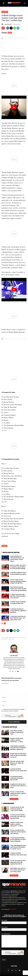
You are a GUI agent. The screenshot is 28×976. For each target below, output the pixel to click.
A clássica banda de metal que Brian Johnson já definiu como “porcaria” (18, 596)
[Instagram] (12, 671)
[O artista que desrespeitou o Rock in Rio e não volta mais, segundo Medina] (5, 816)
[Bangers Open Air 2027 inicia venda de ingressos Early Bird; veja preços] (5, 755)
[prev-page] (2, 623)
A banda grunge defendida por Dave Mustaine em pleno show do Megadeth (18, 839)
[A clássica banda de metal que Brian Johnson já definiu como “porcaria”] (5, 596)
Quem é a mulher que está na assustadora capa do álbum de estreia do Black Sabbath (18, 566)
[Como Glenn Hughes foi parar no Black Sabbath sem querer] (5, 574)
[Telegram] (18, 28)
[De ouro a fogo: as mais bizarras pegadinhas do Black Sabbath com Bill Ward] (5, 581)
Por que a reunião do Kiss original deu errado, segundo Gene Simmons (18, 793)
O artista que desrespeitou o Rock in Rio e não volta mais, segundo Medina (18, 816)
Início (2, 637)
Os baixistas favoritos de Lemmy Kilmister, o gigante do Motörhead (18, 610)
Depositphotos (12, 909)
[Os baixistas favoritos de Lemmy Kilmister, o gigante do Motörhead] (5, 610)
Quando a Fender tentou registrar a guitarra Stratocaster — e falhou (16, 740)
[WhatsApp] (14, 28)
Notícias (4, 12)
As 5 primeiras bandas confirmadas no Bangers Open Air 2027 (16, 778)
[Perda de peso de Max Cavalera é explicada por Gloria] (5, 732)
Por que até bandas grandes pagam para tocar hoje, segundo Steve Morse (17, 862)
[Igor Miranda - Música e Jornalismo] (14, 3)
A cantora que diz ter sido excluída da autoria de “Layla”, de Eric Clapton (17, 808)
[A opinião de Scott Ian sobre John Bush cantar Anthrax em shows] (5, 786)
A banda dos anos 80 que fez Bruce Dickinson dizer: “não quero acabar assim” (18, 618)
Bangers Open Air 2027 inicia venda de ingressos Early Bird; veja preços (18, 755)
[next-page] (5, 623)
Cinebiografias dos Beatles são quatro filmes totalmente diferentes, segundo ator (18, 747)
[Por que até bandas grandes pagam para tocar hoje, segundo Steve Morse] (5, 862)
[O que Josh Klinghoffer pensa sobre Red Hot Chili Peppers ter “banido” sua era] (5, 847)
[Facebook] (7, 28)
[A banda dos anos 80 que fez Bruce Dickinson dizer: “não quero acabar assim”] (5, 618)
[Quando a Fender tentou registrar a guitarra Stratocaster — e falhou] (5, 740)
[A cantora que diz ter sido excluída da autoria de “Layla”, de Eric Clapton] (5, 809)
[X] (11, 28)
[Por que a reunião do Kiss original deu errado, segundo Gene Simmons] (5, 793)
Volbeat (10, 32)
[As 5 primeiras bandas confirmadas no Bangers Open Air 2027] (5, 778)
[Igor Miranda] (2, 24)
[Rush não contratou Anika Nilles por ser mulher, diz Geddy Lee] (5, 763)
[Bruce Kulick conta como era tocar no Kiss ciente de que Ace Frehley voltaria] (5, 870)
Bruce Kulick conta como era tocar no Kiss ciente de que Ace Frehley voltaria (18, 870)
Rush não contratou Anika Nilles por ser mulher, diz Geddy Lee (17, 763)
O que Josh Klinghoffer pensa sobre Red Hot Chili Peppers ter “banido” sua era (18, 847)
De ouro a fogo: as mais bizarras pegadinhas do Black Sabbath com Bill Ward (18, 581)
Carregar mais (13, 799)
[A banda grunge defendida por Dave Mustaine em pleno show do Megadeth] (5, 839)
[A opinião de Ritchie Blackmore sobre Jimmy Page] (5, 770)
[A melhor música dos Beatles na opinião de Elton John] (5, 603)
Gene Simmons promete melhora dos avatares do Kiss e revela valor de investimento (18, 588)
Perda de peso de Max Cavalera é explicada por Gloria (17, 732)
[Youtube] (18, 671)
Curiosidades (5, 559)
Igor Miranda (8, 24)
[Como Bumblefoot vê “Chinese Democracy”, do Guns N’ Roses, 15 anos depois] (5, 558)
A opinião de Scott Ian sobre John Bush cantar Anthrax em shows (18, 785)
